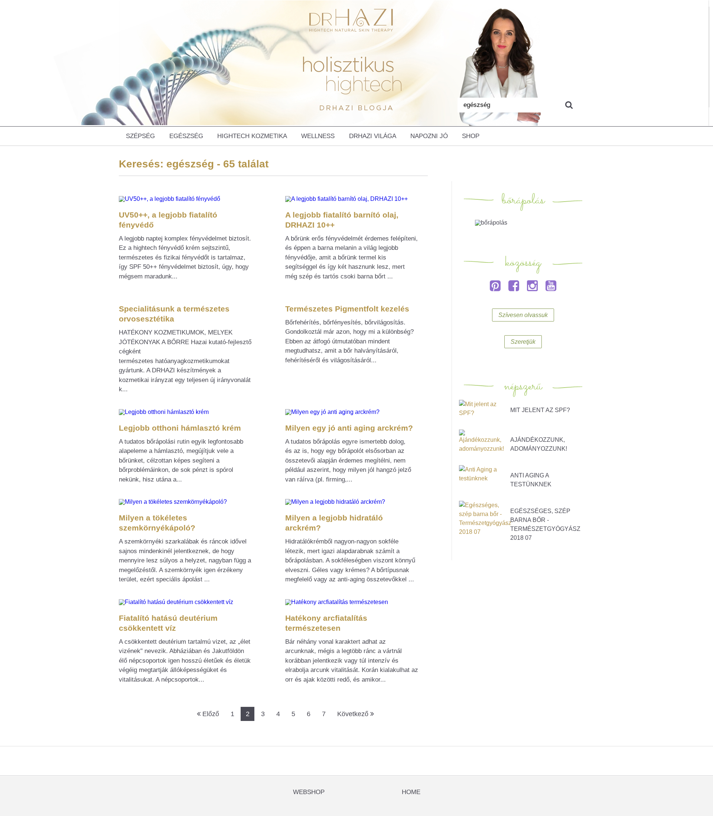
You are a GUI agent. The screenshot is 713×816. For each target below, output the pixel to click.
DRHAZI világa (372, 136)
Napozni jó (429, 136)
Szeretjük (523, 342)
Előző (210, 714)
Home (411, 792)
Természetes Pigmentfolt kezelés (347, 308)
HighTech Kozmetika (252, 136)
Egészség (186, 136)
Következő (353, 714)
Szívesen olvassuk (523, 315)
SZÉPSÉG (140, 136)
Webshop (309, 792)
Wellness (318, 136)
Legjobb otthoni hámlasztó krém (180, 428)
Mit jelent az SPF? (540, 410)
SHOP (470, 136)
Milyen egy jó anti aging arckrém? (349, 428)
